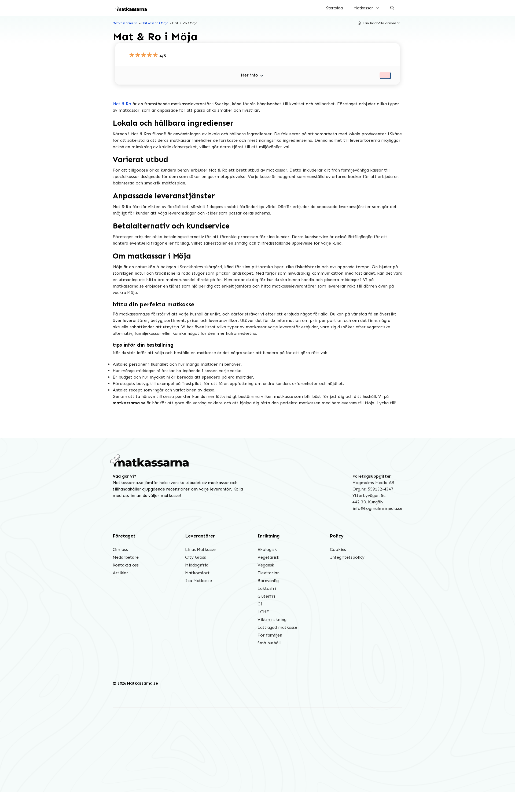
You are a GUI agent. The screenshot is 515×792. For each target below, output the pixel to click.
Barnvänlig (268, 580)
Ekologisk (267, 549)
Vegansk (266, 565)
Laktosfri (267, 588)
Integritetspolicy (347, 557)
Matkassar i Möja (154, 23)
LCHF (263, 611)
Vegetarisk (268, 557)
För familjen (270, 635)
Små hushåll (269, 642)
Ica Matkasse (198, 580)
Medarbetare (126, 557)
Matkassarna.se (125, 23)
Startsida (334, 8)
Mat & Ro (122, 103)
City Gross (195, 557)
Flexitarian (268, 572)
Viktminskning (272, 619)
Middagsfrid (196, 565)
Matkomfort (197, 572)
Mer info (249, 75)
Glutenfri (266, 596)
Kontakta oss (126, 565)
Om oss (120, 549)
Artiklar (120, 572)
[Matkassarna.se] (131, 8)
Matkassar (363, 8)
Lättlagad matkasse (277, 627)
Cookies (338, 549)
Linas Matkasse (200, 549)
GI (260, 603)
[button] (392, 8)
